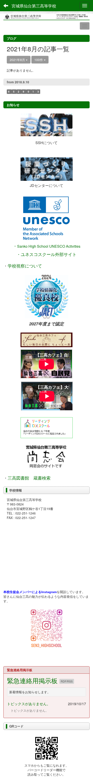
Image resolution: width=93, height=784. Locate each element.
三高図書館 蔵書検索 (29, 478)
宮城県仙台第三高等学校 (34, 6)
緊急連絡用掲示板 (33, 680)
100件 (39, 59)
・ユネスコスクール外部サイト (46, 254)
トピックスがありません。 (28, 703)
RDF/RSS (67, 681)
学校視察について (25, 266)
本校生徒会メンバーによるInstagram (30, 592)
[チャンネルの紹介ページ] (46, 340)
